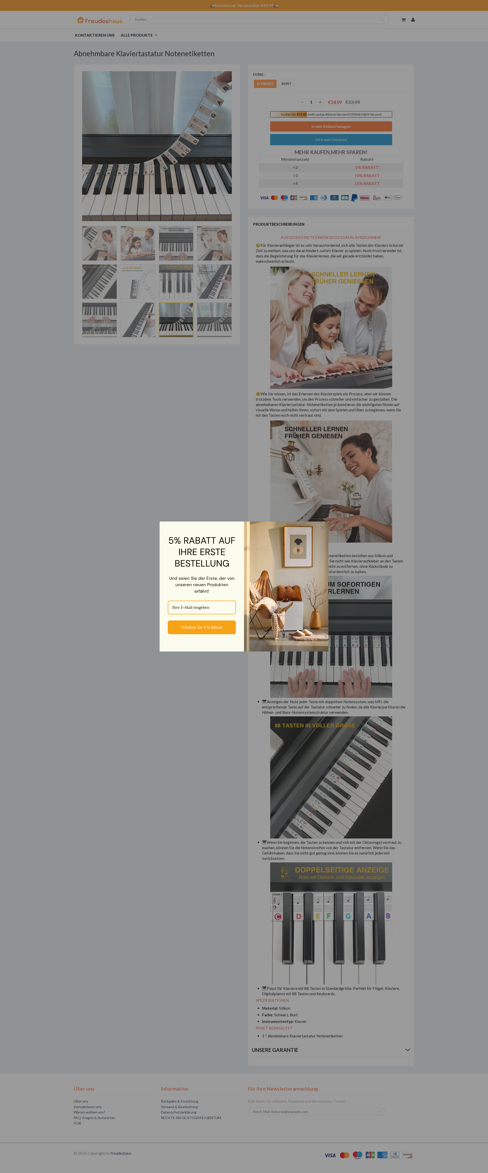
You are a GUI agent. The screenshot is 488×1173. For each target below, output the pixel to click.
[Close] (322, 528)
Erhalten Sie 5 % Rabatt (202, 627)
